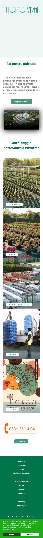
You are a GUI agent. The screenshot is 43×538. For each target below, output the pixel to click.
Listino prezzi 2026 (21, 481)
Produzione (21, 465)
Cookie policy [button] (25, 527)
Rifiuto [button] (11, 534)
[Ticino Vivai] (22, 9)
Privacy (21, 501)
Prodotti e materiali (21, 473)
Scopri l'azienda (21, 101)
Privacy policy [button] (8, 529)
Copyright (21, 505)
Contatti (21, 441)
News (21, 485)
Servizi (21, 489)
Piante (21, 469)
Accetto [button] (30, 534)
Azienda (21, 461)
